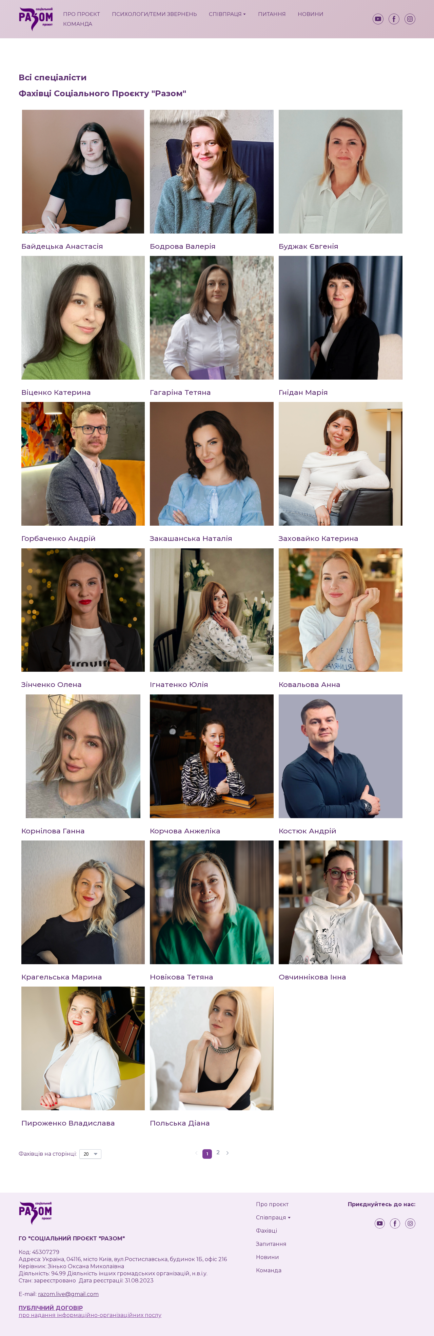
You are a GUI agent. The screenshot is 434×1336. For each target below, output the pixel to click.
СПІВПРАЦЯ (225, 14)
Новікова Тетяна (181, 977)
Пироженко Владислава (68, 1123)
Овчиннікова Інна (312, 977)
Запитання (271, 1244)
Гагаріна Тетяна (180, 392)
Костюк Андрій (307, 831)
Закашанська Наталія (191, 538)
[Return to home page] (36, 19)
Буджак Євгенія (308, 246)
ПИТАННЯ (272, 14)
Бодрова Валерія (183, 246)
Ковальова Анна (309, 684)
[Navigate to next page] (227, 1154)
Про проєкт (272, 1204)
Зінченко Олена (51, 684)
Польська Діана (180, 1123)
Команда (268, 1270)
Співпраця (271, 1217)
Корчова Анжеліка (185, 831)
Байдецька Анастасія (62, 246)
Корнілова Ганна (53, 831)
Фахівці (266, 1231)
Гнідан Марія (303, 392)
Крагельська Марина (61, 977)
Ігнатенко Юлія (179, 684)
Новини (267, 1257)
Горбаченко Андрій (58, 538)
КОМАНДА (77, 24)
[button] (378, 19)
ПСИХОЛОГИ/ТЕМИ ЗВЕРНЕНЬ (154, 14)
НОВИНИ (310, 14)
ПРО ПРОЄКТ (81, 14)
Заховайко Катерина (318, 538)
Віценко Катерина (56, 392)
